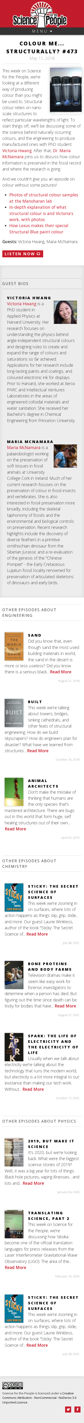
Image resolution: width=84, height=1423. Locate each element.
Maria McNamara (24, 447)
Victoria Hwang (17, 150)
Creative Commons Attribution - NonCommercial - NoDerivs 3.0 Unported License (39, 1397)
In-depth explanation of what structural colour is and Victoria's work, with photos (41, 213)
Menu (41, 31)
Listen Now (21, 253)
